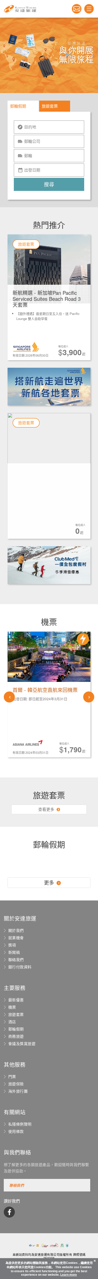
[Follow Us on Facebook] (9, 1212)
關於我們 (16, 930)
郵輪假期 (18, 106)
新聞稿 (14, 952)
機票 (12, 1007)
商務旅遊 (16, 1036)
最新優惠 (16, 1000)
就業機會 (16, 937)
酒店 (12, 1021)
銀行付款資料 (20, 967)
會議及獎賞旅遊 (21, 1043)
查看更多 (46, 809)
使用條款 (16, 1131)
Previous (9, 697)
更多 (49, 882)
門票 (12, 1076)
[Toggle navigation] (89, 9)
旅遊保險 (16, 1084)
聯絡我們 (16, 959)
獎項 (12, 945)
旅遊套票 (50, 106)
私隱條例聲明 (20, 1124)
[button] (6, 55)
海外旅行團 (18, 1091)
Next (88, 697)
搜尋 (49, 184)
